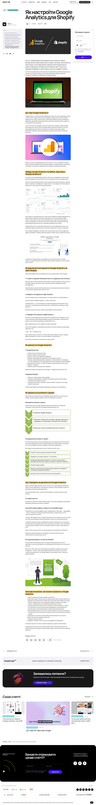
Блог (10, 741)
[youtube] (83, 789)
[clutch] (86, 789)
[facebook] (4, 53)
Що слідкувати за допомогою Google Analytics (12, 44)
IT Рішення (23, 794)
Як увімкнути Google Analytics (12, 40)
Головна (5, 741)
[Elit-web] (89, 794)
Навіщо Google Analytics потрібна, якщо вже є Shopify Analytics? (13, 35)
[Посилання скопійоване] (13, 53)
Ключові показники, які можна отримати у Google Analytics (12, 47)
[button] (77, 45)
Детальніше (80, 51)
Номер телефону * (83, 44)
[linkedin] (89, 789)
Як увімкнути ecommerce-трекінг (13, 41)
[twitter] (7, 53)
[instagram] (80, 789)
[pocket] (10, 53)
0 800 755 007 (73, 1)
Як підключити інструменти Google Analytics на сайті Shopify (13, 38)
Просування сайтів (81, 794)
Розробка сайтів (62, 794)
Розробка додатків (44, 794)
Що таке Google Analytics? (11, 33)
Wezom (9, 23)
